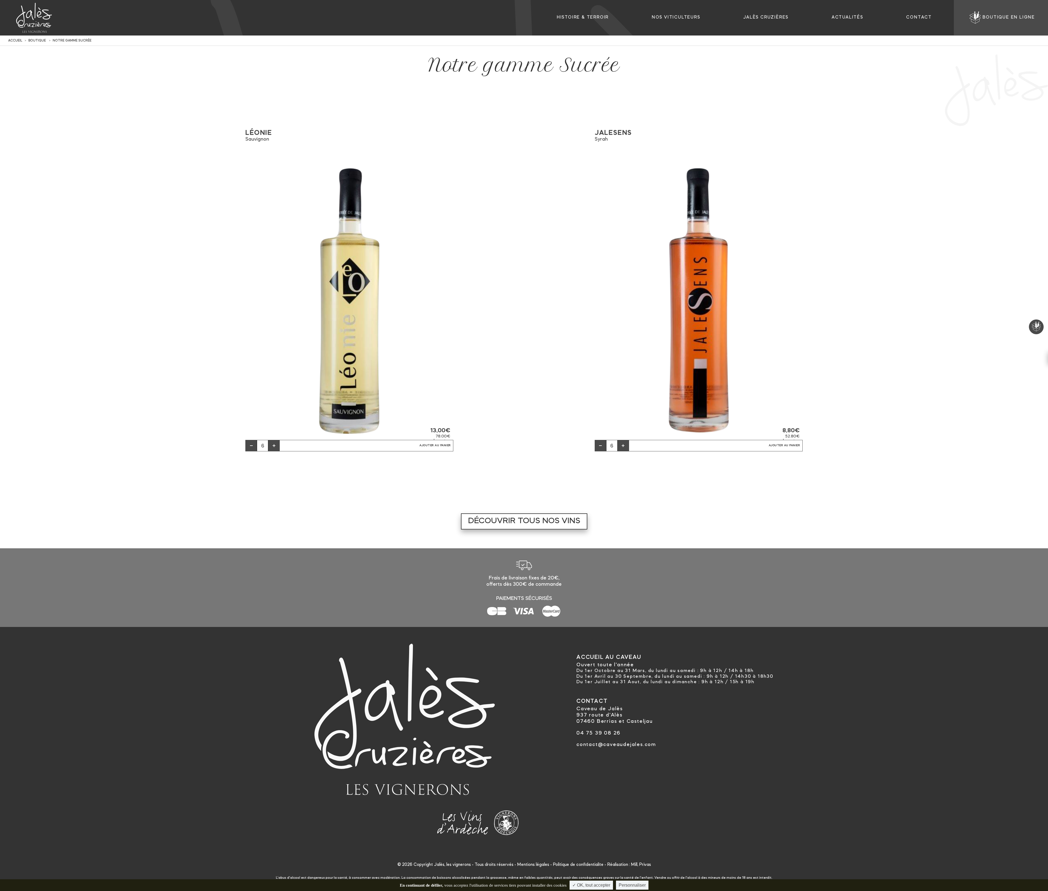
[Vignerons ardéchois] (506, 821)
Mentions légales (533, 865)
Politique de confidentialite (578, 865)
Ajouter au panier (435, 445)
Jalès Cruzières (765, 17)
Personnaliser (632, 885)
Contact (919, 17)
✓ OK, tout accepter (591, 885)
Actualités (847, 17)
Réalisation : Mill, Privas (629, 865)
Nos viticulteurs (676, 17)
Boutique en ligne (1008, 17)
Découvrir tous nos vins (524, 521)
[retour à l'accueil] (34, 17)
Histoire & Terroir (583, 17)
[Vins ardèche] (463, 821)
